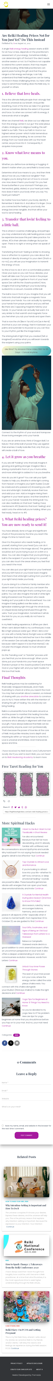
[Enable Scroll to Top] (48, 1376)
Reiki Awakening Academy (20, 757)
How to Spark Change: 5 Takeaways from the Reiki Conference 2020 (24, 1266)
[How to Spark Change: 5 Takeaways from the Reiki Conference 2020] (26, 1245)
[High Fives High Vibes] (7, 4)
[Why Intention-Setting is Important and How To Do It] (26, 1182)
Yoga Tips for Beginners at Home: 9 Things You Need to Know (35, 1002)
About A (39, 1369)
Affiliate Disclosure (34, 1363)
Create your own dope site (21, 1369)
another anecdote (30, 696)
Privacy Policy (16, 1363)
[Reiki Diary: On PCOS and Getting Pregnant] (26, 1306)
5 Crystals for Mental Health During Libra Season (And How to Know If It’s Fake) (36, 898)
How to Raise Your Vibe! (15, 1201)
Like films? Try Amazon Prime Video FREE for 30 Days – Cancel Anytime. (26, 351)
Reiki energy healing (19, 48)
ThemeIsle (36, 1375)
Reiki (22, 120)
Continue (39, 855)
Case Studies (11, 1326)
